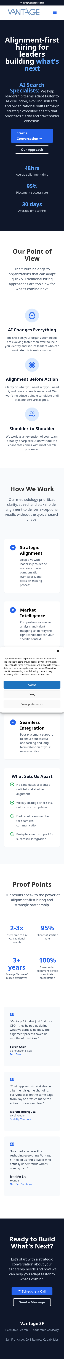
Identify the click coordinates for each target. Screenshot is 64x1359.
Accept (32, 684)
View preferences (32, 704)
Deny (32, 694)
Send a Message (32, 1302)
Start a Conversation (27, 136)
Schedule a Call (34, 1291)
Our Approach (32, 149)
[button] (58, 651)
